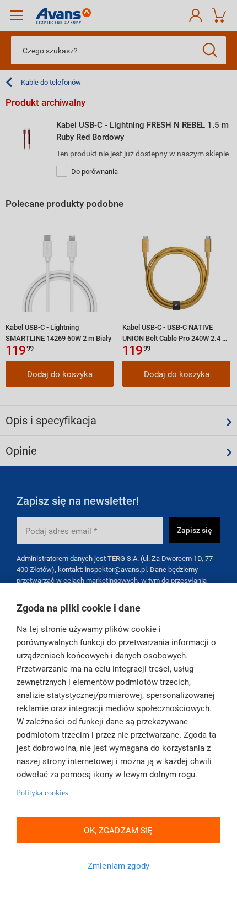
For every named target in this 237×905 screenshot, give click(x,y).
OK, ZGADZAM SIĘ (118, 830)
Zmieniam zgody (118, 865)
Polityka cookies (42, 793)
